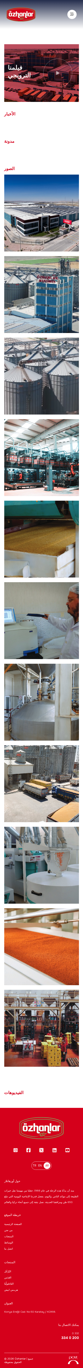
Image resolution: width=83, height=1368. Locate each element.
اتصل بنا (8, 1248)
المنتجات (9, 1236)
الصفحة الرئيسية (13, 1224)
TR (34, 1165)
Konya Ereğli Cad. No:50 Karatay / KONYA (29, 1311)
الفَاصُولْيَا (9, 1283)
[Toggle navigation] (72, 14)
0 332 (70, 1336)
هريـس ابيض (11, 1289)
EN (40, 1165)
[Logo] (21, 14)
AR (47, 1165)
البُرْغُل (7, 1271)
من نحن (8, 1230)
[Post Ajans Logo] (73, 1362)
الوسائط (8, 1242)
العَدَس (7, 1277)
